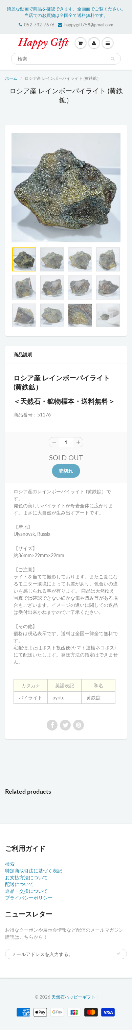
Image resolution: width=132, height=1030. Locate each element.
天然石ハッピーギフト (73, 997)
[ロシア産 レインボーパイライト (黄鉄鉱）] (66, 187)
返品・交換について (26, 891)
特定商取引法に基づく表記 (33, 870)
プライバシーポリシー (28, 898)
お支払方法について (26, 877)
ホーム (11, 78)
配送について (19, 884)
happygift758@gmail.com (88, 24)
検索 (10, 864)
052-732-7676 (39, 24)
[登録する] (118, 953)
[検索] (112, 58)
